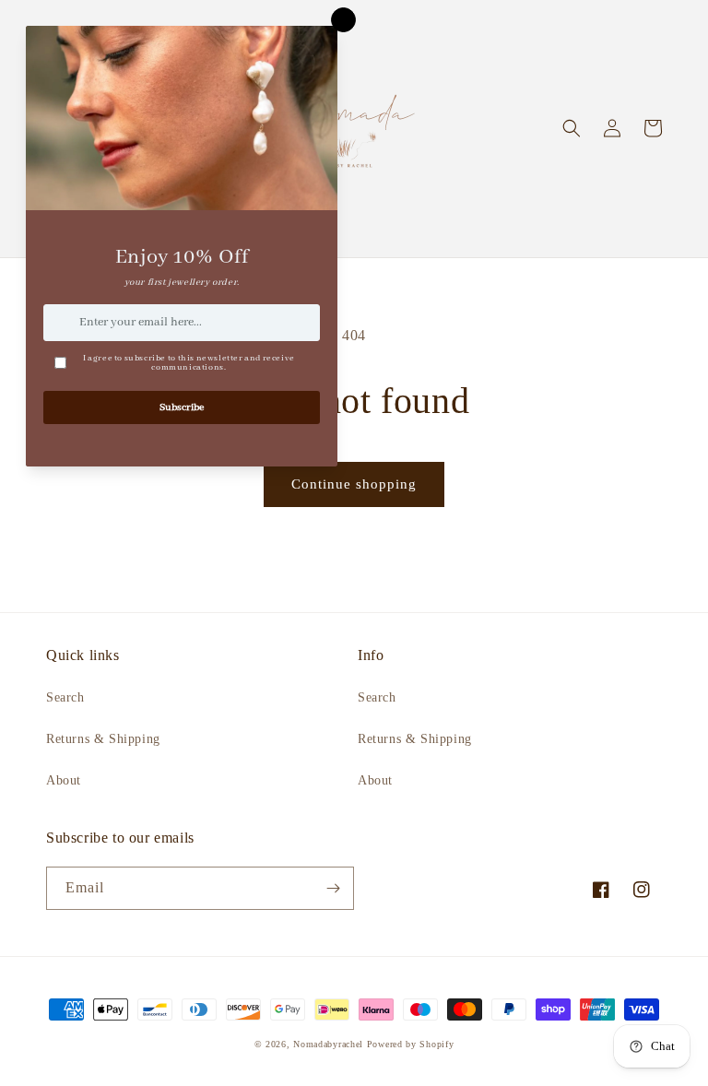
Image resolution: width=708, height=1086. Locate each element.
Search (65, 697)
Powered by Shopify (410, 1044)
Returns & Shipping (103, 739)
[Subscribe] (333, 888)
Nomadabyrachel (328, 1044)
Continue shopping (354, 484)
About (63, 780)
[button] (571, 128)
